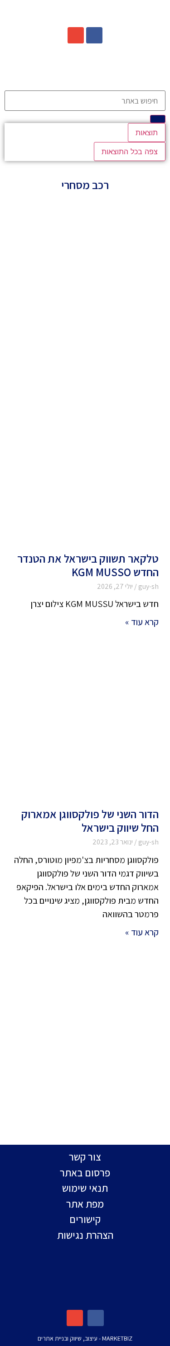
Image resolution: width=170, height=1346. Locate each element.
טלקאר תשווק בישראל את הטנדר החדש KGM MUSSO (88, 565)
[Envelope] (76, 35)
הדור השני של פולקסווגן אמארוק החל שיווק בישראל (90, 820)
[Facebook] (94, 35)
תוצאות (147, 132)
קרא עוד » (142, 622)
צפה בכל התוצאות (130, 151)
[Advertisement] (85, 293)
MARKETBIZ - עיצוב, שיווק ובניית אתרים (85, 1338)
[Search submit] (157, 119)
